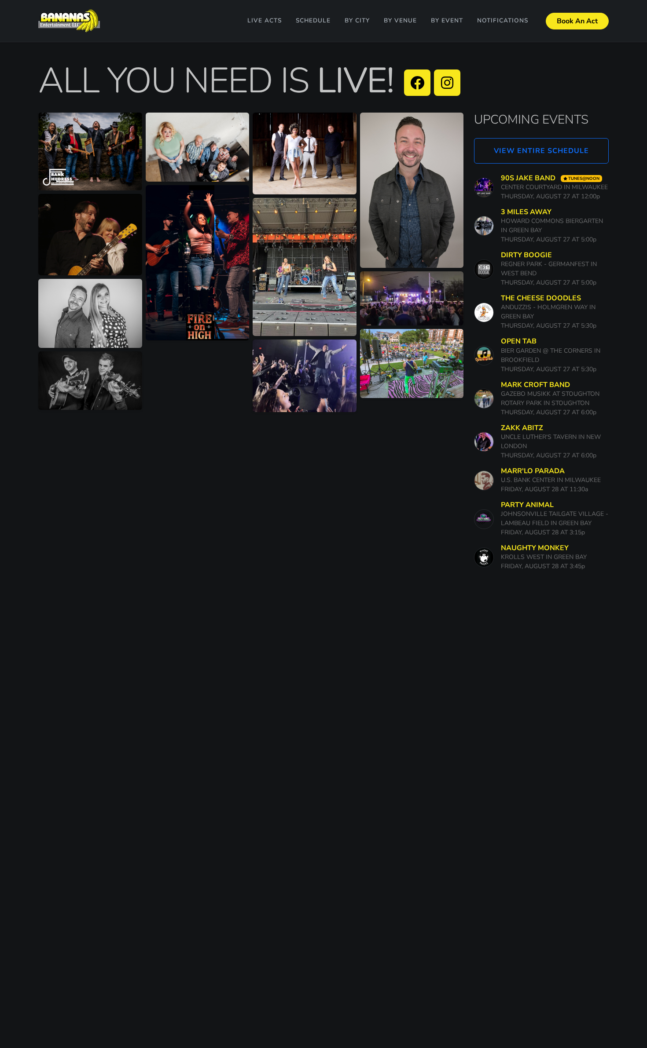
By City (357, 20)
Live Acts (264, 20)
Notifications (502, 20)
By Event (447, 20)
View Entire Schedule (541, 151)
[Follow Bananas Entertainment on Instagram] (447, 82)
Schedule (313, 20)
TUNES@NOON (583, 178)
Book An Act (577, 21)
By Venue (400, 20)
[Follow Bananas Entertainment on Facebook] (417, 82)
